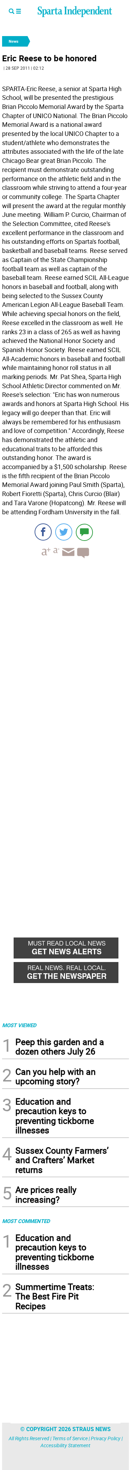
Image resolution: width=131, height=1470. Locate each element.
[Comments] (84, 532)
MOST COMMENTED (26, 1220)
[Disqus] (65, 653)
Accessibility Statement (65, 1445)
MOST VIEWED (19, 1025)
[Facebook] (43, 532)
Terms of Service (70, 1438)
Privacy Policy (106, 1438)
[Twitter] (63, 532)
